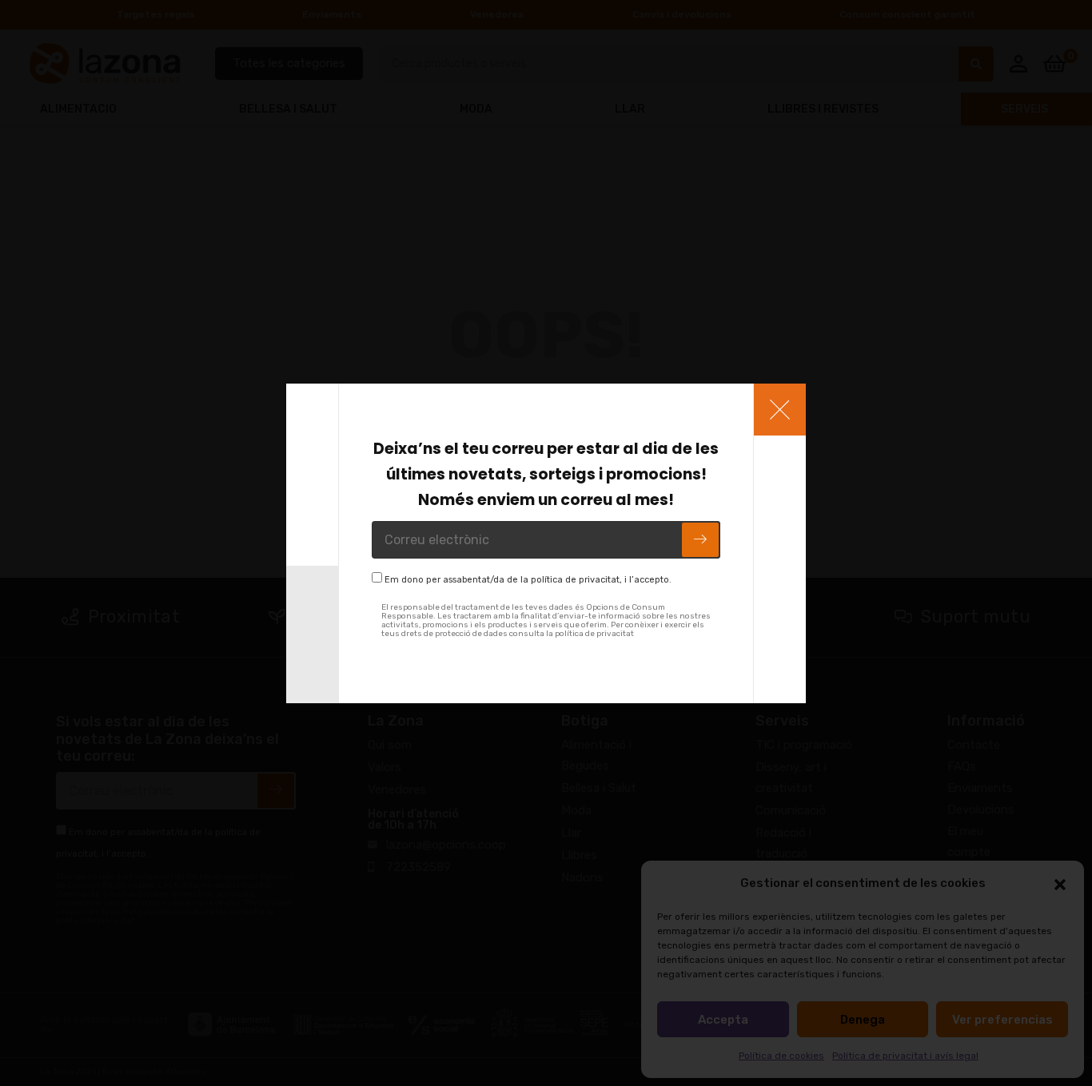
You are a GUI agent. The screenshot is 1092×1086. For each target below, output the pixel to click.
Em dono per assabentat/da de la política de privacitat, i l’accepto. (528, 580)
